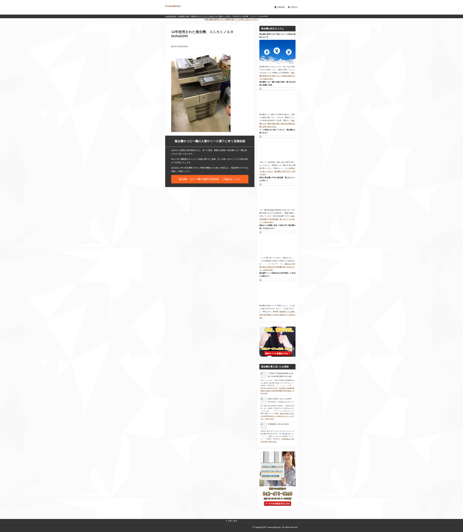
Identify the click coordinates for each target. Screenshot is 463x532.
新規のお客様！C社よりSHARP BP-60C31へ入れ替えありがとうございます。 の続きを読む (277, 416)
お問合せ (294, 7)
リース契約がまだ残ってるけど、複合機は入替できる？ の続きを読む (277, 171)
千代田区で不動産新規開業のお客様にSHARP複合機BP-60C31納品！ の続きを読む (277, 390)
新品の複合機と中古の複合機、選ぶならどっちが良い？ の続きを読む (277, 219)
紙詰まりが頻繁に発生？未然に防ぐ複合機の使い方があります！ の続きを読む (277, 267)
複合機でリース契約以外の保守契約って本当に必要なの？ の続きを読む (277, 315)
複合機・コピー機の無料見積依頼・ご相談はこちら (210, 179)
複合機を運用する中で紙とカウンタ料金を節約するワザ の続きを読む (277, 76)
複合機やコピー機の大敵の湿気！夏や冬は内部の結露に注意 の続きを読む (277, 123)
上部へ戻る (232, 521)
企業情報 (281, 7)
